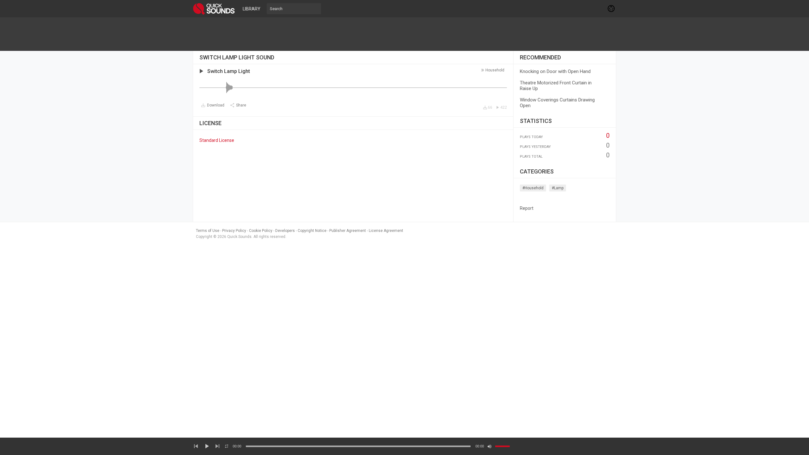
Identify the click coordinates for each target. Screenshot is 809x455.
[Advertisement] (404, 34)
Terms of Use (207, 230)
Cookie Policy (260, 230)
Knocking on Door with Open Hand (555, 71)
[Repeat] (226, 446)
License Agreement (386, 230)
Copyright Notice (312, 230)
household (494, 70)
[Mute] (489, 446)
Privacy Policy (234, 230)
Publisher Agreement (347, 230)
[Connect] (611, 8)
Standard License (216, 140)
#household (533, 188)
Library (251, 8)
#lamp (557, 188)
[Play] (206, 446)
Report (526, 208)
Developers (285, 230)
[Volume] (502, 446)
